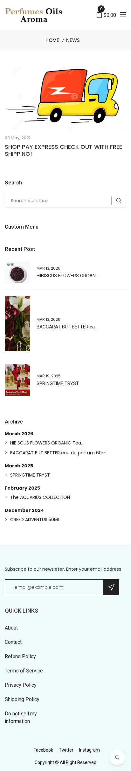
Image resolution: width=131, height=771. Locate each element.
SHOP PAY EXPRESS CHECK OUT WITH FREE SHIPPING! (63, 150)
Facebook (43, 750)
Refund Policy (20, 656)
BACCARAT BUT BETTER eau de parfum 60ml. (59, 453)
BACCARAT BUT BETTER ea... (67, 327)
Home (52, 40)
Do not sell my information (21, 717)
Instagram (89, 750)
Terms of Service (24, 671)
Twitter (66, 750)
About (11, 628)
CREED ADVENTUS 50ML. (35, 519)
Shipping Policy (22, 699)
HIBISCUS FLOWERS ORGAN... (68, 276)
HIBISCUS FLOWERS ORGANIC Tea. (46, 443)
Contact (13, 642)
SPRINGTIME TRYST (58, 383)
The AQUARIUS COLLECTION (40, 497)
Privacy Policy (21, 685)
